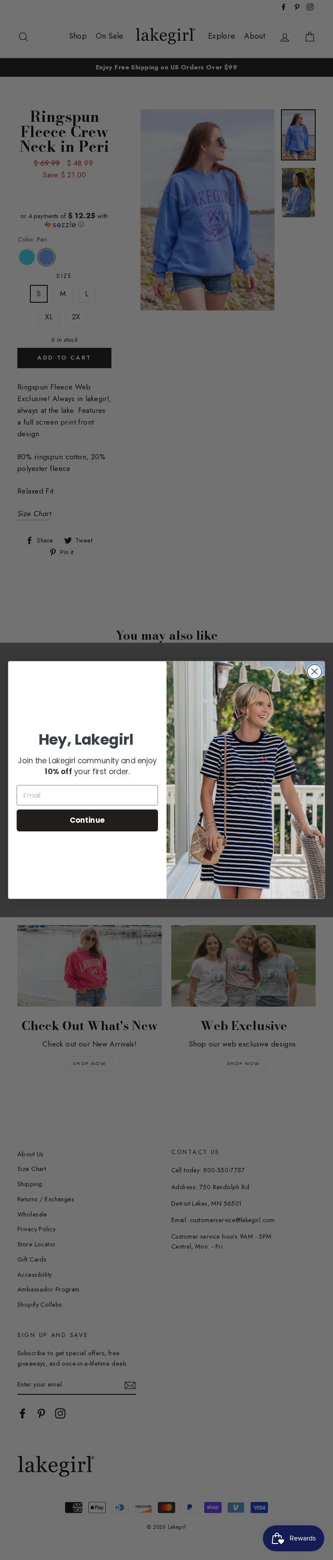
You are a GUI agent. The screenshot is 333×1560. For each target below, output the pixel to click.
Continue (87, 820)
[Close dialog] (314, 671)
